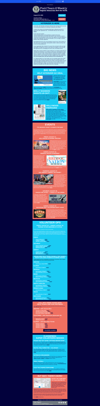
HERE (35, 31)
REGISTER (62, 15)
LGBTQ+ (35, 358)
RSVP (46, 239)
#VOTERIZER (56, 87)
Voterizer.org (57, 77)
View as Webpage (50, 4)
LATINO (42, 358)
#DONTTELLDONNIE (38, 88)
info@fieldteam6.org (62, 363)
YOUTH (47, 358)
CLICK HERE (56, 81)
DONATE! (62, 19)
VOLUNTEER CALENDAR (50, 330)
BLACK (38, 358)
